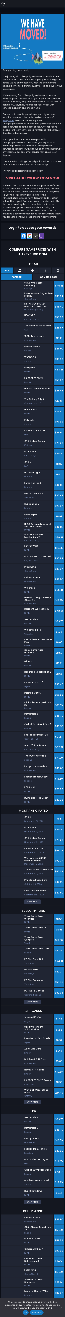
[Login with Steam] (35, 236)
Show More (32, 901)
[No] (61, 1307)
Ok (25, 1312)
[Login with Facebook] (23, 236)
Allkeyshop (8, 120)
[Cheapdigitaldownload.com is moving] (32, 41)
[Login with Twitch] (41, 236)
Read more (37, 1312)
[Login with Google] (29, 236)
